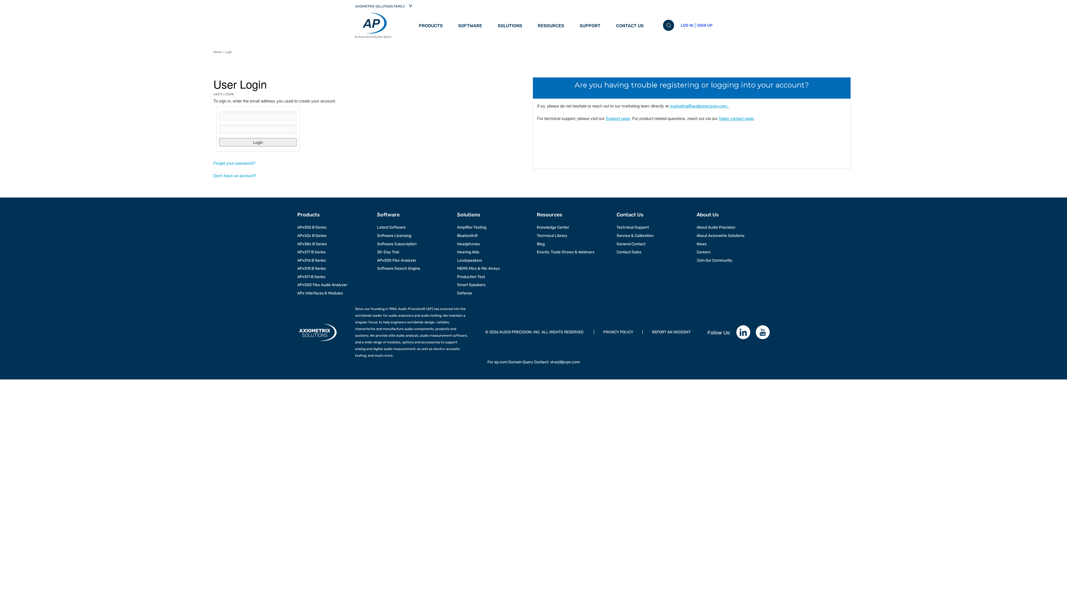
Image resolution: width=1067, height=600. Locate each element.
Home (217, 51)
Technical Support (633, 227)
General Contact (631, 244)
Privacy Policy (618, 332)
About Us (708, 215)
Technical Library (552, 235)
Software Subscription (397, 244)
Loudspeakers (469, 260)
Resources (551, 25)
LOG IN (687, 25)
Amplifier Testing (471, 227)
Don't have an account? (234, 175)
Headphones (468, 244)
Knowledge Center (553, 227)
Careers (703, 252)
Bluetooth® (467, 235)
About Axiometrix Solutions (720, 235)
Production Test (471, 276)
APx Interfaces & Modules (320, 293)
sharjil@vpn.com (565, 362)
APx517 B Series (311, 252)
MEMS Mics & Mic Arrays (478, 268)
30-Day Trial (388, 252)
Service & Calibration (635, 235)
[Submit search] (668, 25)
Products (431, 25)
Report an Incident (671, 332)
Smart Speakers (471, 284)
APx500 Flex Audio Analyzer (322, 284)
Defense (464, 293)
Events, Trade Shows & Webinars (565, 252)
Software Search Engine (398, 268)
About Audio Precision (716, 227)
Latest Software (391, 227)
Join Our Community (714, 260)
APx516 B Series (311, 260)
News (702, 244)
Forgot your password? (234, 163)
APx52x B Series (311, 235)
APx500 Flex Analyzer (396, 260)
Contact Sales (629, 252)
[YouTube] (763, 332)
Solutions (510, 25)
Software (470, 25)
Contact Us (630, 25)
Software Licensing (394, 235)
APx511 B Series (311, 276)
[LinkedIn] (743, 332)
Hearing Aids (468, 252)
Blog (541, 244)
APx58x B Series (312, 244)
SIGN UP (704, 25)
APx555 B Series (311, 227)
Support (590, 25)
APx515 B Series (311, 268)
